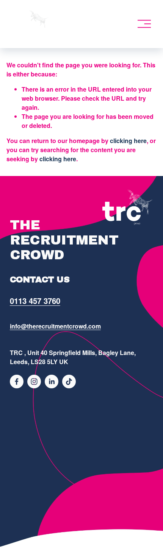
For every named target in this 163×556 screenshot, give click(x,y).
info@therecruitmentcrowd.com (55, 326)
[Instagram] (34, 381)
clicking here (128, 140)
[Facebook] (17, 381)
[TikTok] (69, 381)
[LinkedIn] (51, 381)
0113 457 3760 (35, 300)
